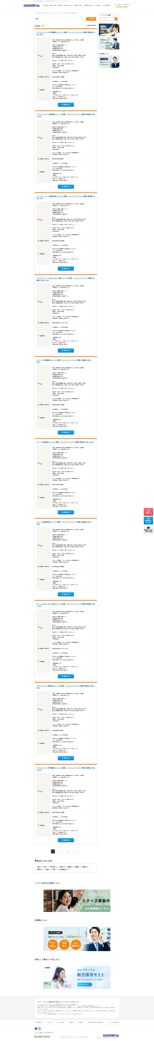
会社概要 (71, 1022)
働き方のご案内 (53, 5)
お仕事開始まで (39, 1022)
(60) (39, 867)
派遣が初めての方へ (69, 5)
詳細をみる (66, 104)
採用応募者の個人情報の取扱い (95, 1022)
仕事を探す (45, 5)
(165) (54, 867)
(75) (78, 867)
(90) (71, 867)
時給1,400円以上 (49, 1007)
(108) (63, 867)
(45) (48, 869)
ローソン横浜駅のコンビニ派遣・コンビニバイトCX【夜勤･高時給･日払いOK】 (65, 442)
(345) (64, 869)
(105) (40, 869)
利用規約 (81, 1022)
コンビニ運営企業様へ (106, 5)
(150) (46, 867)
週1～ (43, 1007)
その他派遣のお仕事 (87, 5)
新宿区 (39, 1007)
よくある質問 (97, 5)
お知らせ (50, 1022)
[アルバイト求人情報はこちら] (77, 901)
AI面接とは (60, 5)
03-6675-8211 (122, 7)
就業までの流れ (78, 5)
